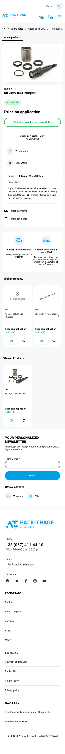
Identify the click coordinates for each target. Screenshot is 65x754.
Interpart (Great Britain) (31, 176)
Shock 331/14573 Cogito (46, 314)
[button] (7, 316)
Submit (32, 475)
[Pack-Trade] (4, 29)
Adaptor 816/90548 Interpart (14, 315)
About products (12, 37)
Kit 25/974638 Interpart (15, 394)
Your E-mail (12, 458)
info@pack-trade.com (20, 564)
